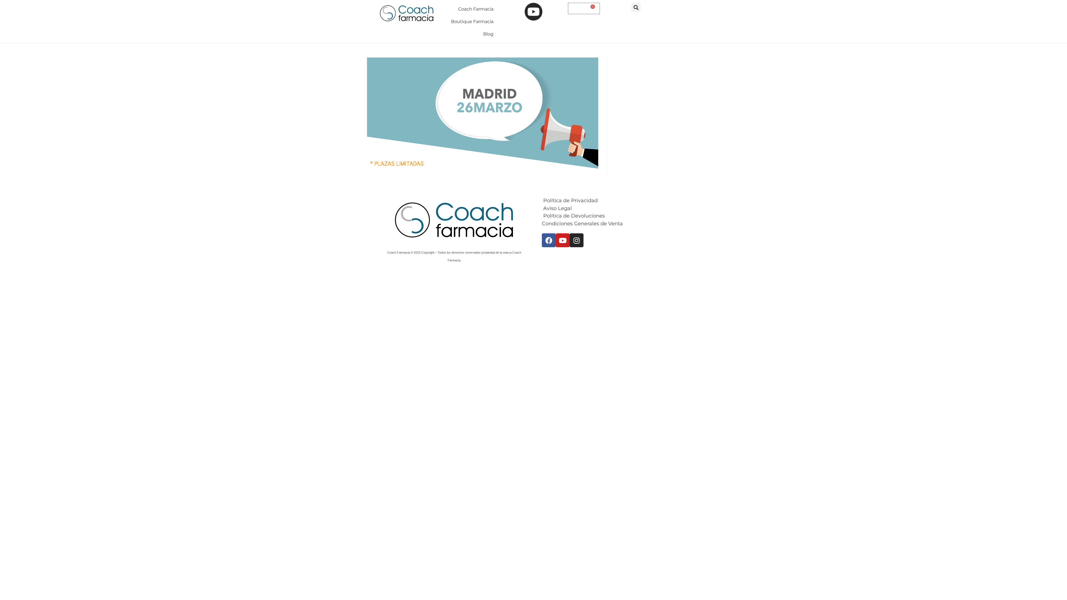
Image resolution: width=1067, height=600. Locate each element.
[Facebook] (549, 240)
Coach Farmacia (475, 9)
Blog (488, 34)
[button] (635, 7)
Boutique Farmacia (472, 21)
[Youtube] (563, 240)
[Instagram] (577, 240)
